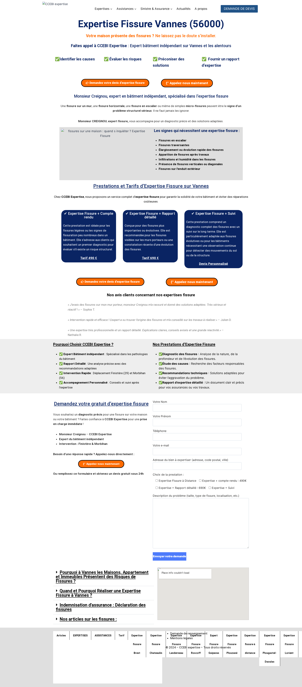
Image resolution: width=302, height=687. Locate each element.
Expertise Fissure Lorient (289, 644)
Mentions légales (181, 638)
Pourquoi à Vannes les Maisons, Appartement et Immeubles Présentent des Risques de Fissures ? (102, 577)
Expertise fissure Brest (136, 644)
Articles (61, 635)
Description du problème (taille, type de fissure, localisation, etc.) (196, 495)
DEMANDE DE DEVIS (239, 8)
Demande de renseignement (188, 633)
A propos (201, 8)
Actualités (183, 8)
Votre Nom (160, 401)
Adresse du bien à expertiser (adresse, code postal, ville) (190, 460)
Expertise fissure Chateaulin (156, 644)
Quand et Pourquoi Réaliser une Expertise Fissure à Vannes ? (98, 593)
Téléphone (159, 431)
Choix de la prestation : (200, 481)
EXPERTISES (80, 635)
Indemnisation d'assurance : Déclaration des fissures (101, 607)
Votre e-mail (161, 445)
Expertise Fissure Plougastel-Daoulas (269, 648)
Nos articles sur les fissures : (88, 619)
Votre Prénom (162, 416)
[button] (103, 577)
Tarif (121, 635)
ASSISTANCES (103, 635)
